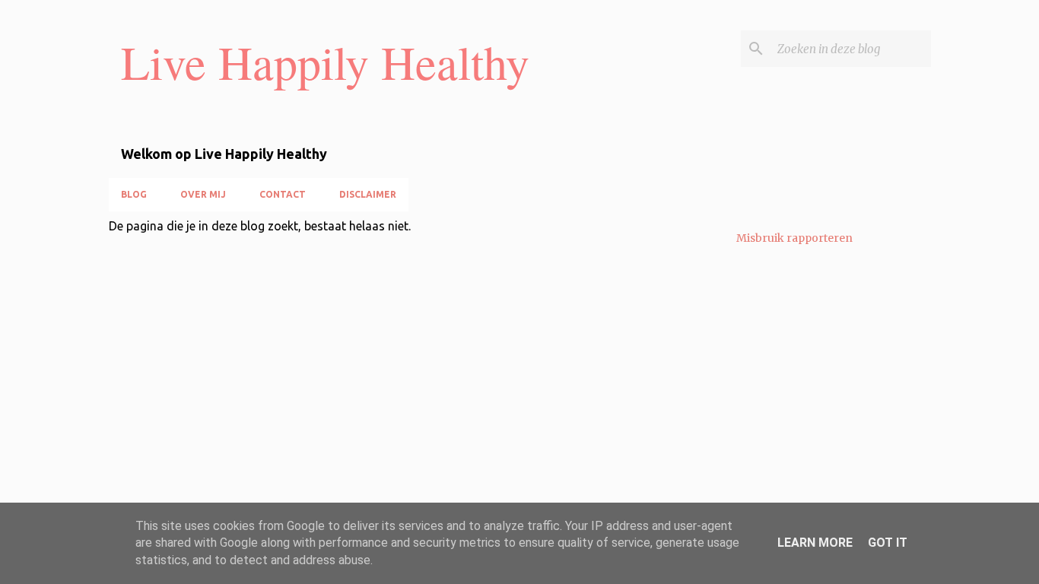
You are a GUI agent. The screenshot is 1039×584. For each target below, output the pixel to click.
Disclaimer (367, 194)
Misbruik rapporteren (794, 238)
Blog (134, 194)
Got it (887, 542)
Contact (282, 194)
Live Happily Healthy (325, 61)
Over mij (203, 194)
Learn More (815, 542)
